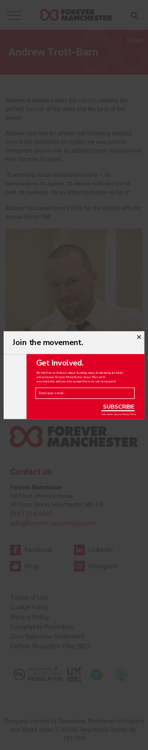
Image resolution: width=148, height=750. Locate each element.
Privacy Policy (129, 414)
